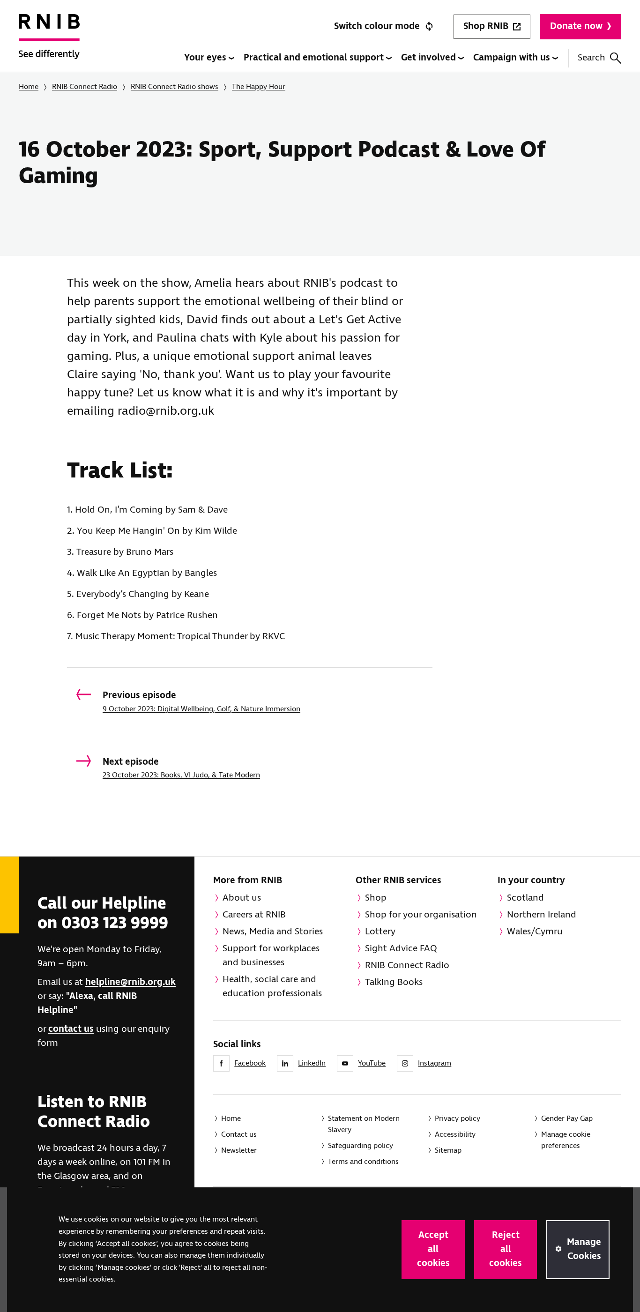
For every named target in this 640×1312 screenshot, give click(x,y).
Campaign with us (512, 58)
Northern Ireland (541, 915)
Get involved (429, 58)
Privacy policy (457, 1119)
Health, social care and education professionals (272, 986)
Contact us (239, 1135)
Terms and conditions (363, 1162)
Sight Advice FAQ (401, 948)
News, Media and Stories (273, 931)
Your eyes (206, 58)
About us (242, 898)
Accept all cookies (433, 1249)
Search (591, 58)
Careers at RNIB (254, 915)
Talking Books (394, 982)
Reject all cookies (505, 1249)
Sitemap (448, 1150)
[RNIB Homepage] (49, 43)
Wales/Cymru (535, 931)
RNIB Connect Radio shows (174, 87)
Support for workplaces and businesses (271, 955)
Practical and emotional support (315, 58)
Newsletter (239, 1150)
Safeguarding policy (360, 1146)
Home (28, 87)
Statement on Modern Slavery (364, 1124)
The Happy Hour (258, 87)
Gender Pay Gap (567, 1119)
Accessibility (455, 1135)
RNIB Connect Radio (84, 87)
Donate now (576, 26)
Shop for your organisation (421, 915)
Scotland (525, 898)
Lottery (380, 931)
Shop (376, 898)
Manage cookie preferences (565, 1140)
